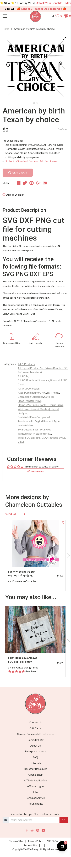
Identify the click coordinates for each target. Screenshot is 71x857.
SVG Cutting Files (28, 429)
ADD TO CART (52, 560)
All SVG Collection (29, 388)
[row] (35, 555)
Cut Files (49, 396)
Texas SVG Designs (29, 437)
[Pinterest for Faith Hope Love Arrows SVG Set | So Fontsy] (37, 646)
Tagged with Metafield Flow (34, 433)
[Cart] (65, 16)
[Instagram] (32, 830)
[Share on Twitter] (25, 183)
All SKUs (23, 376)
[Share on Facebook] (18, 183)
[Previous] (9, 67)
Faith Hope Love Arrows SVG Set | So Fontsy (22, 659)
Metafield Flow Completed (34, 417)
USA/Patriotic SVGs (53, 437)
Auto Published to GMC (32, 392)
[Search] (53, 16)
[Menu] (11, 16)
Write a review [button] (35, 471)
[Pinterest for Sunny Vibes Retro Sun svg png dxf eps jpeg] (37, 560)
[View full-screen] (64, 39)
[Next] (61, 67)
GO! (64, 820)
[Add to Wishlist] (63, 522)
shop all (11, 514)
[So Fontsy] (35, 16)
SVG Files (45, 429)
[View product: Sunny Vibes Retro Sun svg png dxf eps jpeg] (35, 543)
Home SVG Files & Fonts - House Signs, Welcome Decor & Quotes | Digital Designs (40, 409)
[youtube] (43, 830)
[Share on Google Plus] (38, 183)
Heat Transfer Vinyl (29, 400)
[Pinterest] (37, 830)
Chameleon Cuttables (30, 396)
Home (6, 28)
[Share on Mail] (45, 183)
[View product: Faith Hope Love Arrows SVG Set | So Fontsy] (35, 629)
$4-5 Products (26, 363)
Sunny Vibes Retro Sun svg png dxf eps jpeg (21, 573)
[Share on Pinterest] (31, 183)
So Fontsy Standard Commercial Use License (31, 161)
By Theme (53, 392)
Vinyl (21, 441)
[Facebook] (27, 830)
